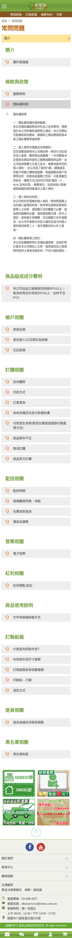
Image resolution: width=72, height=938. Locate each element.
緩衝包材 (46, 14)
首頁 (4, 21)
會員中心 (7, 867)
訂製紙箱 (31, 14)
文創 (59, 14)
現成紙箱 (16, 14)
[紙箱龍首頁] (36, 3)
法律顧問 (7, 885)
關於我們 (7, 858)
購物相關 (7, 876)
